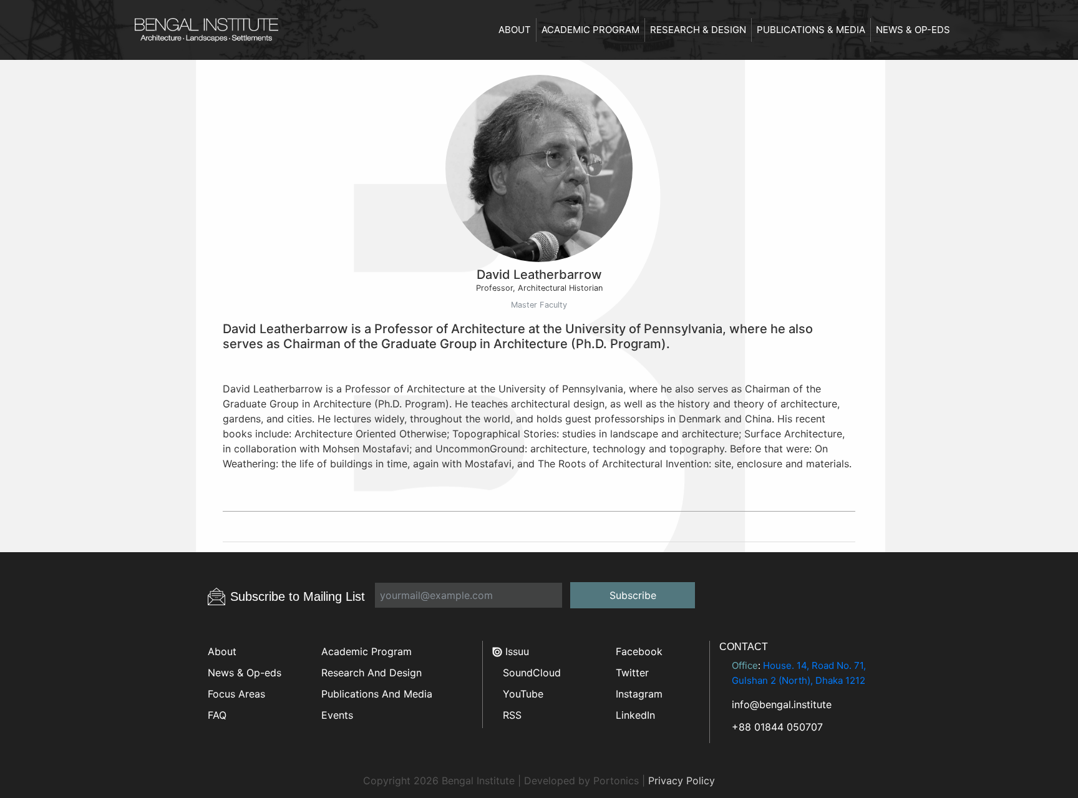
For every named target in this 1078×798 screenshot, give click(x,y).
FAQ (217, 715)
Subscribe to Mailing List (297, 596)
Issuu (515, 651)
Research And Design (371, 672)
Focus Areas (236, 694)
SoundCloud (530, 672)
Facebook (638, 651)
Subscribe (632, 595)
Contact (743, 646)
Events (337, 715)
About (514, 30)
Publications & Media (811, 30)
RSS (511, 715)
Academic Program (590, 30)
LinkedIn (634, 715)
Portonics (616, 780)
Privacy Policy (681, 780)
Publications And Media (376, 694)
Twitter (631, 672)
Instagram (638, 694)
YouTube (521, 694)
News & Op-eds (913, 30)
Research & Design (698, 30)
